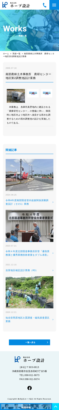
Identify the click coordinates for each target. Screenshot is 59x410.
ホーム (6, 53)
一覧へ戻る (30, 342)
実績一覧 (16, 53)
